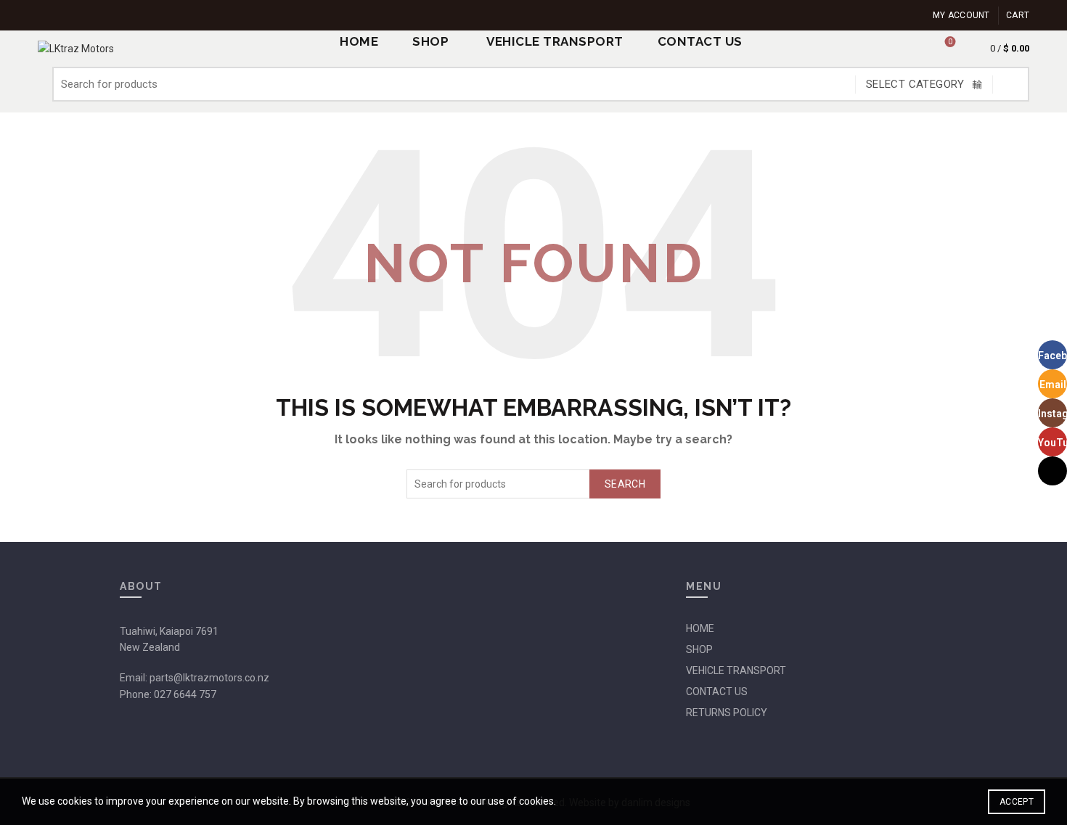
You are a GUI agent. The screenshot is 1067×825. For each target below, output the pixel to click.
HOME (700, 628)
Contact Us (700, 41)
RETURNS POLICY (726, 712)
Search (1011, 84)
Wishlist (950, 42)
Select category (915, 84)
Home (359, 41)
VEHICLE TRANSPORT (736, 670)
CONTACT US (717, 691)
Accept (1016, 802)
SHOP (430, 41)
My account (961, 15)
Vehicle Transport (555, 41)
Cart (1017, 15)
